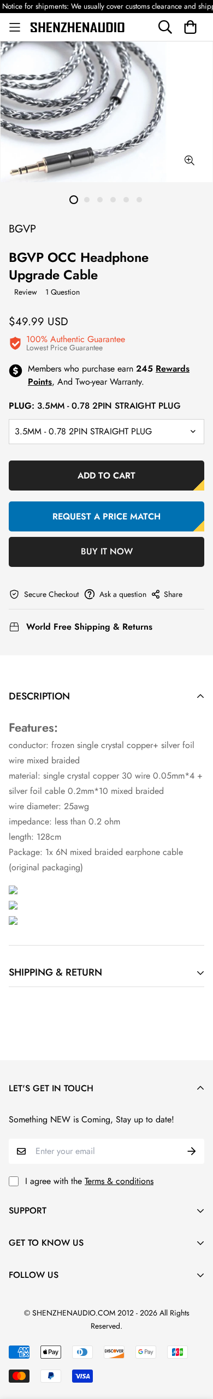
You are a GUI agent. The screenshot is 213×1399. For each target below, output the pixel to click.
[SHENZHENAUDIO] (78, 27)
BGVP (22, 229)
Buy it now (107, 551)
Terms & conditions (119, 1181)
